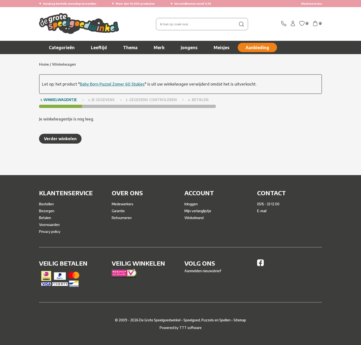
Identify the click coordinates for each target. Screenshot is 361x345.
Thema (130, 47)
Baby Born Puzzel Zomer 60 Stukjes (112, 84)
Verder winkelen (60, 138)
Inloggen (191, 204)
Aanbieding (257, 47)
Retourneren (122, 218)
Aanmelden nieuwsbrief (202, 271)
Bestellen (46, 204)
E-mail (261, 211)
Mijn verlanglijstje (197, 211)
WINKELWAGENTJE (58, 100)
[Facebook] (260, 265)
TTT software (190, 328)
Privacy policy (49, 231)
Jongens (189, 47)
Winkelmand (194, 218)
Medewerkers (122, 204)
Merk (159, 47)
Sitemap (240, 320)
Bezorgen (46, 211)
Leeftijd (99, 47)
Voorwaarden (49, 225)
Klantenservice (311, 3)
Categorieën (62, 47)
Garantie (118, 211)
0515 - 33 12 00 (268, 204)
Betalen (45, 218)
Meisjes (221, 47)
